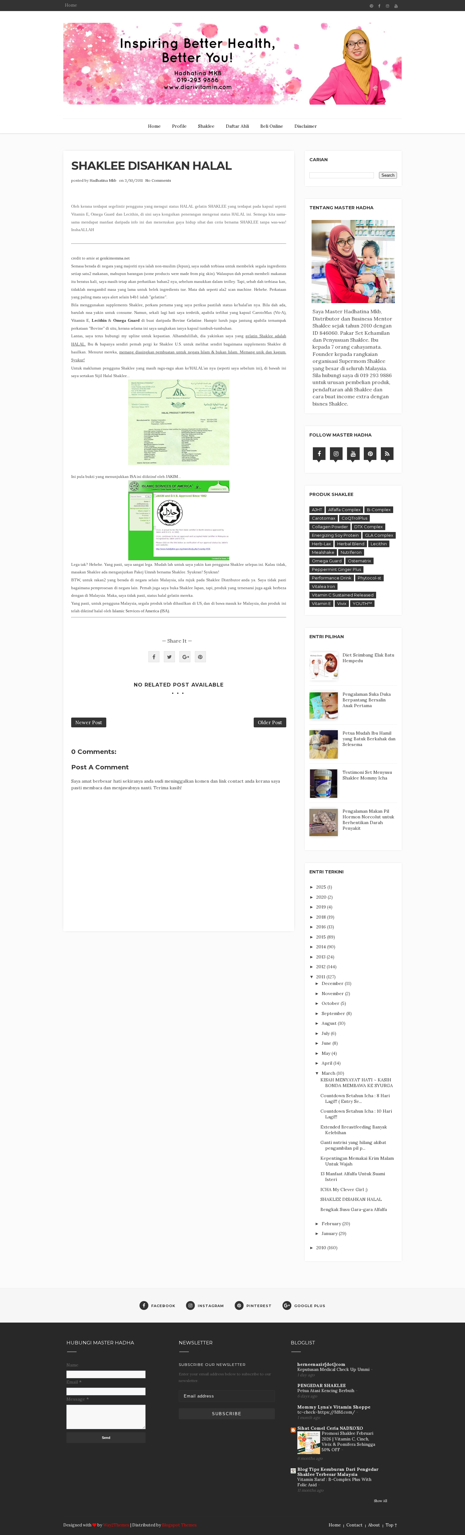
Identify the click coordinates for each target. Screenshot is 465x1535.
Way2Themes (116, 1525)
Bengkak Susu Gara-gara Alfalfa (353, 1209)
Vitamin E (321, 603)
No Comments (158, 180)
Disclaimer (305, 126)
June (327, 1043)
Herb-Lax (321, 543)
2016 (321, 927)
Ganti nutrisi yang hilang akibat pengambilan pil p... (353, 1145)
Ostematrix (359, 560)
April (327, 1063)
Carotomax (323, 518)
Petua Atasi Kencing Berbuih (326, 1390)
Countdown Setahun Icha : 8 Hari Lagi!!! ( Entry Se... (355, 1098)
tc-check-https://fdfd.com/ (326, 1412)
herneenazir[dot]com (321, 1364)
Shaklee (206, 126)
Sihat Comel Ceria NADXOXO (330, 1428)
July (326, 1033)
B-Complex (379, 509)
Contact (354, 1525)
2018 (321, 917)
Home (71, 5)
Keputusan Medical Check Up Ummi (334, 1369)
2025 (321, 887)
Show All (380, 1501)
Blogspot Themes (179, 1525)
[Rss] (387, 453)
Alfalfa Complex (344, 509)
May (327, 1053)
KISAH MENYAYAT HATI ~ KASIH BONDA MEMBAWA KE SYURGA (356, 1082)
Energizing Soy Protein (335, 535)
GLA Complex (379, 535)
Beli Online (271, 126)
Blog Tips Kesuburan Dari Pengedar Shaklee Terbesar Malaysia (337, 1471)
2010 (321, 1248)
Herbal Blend (350, 543)
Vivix (341, 603)
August (330, 1023)
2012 (321, 966)
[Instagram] (336, 453)
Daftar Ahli (237, 126)
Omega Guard (327, 560)
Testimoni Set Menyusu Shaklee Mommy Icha (367, 775)
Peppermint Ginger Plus (336, 569)
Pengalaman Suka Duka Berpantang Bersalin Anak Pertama (367, 699)
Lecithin (379, 543)
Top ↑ (391, 1525)
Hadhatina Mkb (103, 180)
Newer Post (88, 722)
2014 (321, 947)
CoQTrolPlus (354, 518)
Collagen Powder (330, 526)
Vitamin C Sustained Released (343, 594)
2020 (322, 897)
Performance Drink (331, 577)
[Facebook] (319, 453)
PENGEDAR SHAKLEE (321, 1385)
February (332, 1223)
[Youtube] (353, 453)
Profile (179, 126)
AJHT (317, 509)
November (333, 993)
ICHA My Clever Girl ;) (344, 1189)
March (329, 1073)
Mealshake (323, 552)
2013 (321, 957)
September (334, 1013)
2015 (321, 937)
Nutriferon (351, 552)
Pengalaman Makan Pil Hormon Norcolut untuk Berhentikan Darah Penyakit (368, 819)
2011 (321, 977)
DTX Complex (368, 526)
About (374, 1525)
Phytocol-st (369, 577)
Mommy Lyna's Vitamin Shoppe (333, 1407)
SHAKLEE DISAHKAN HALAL (351, 1199)
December (333, 983)
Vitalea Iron (323, 586)
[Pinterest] (370, 453)
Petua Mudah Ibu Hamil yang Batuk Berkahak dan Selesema (369, 738)
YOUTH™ (362, 603)
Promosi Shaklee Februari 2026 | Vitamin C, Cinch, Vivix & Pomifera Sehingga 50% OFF (348, 1441)
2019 (321, 907)
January (330, 1233)
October (331, 1003)
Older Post (270, 722)
